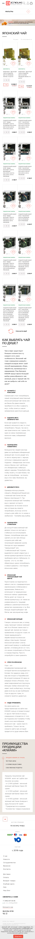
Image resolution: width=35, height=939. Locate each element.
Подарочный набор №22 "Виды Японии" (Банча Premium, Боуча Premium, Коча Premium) (9, 218)
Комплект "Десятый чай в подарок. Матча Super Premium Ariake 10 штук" (25, 75)
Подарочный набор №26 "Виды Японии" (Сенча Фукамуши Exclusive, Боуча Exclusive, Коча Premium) (9, 171)
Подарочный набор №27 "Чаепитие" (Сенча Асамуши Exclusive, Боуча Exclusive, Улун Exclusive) (25, 124)
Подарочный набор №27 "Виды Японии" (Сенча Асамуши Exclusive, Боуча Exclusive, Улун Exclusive (10, 124)
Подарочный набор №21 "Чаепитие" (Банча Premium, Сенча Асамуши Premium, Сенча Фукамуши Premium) (25, 265)
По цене (16, 39)
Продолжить (18, 936)
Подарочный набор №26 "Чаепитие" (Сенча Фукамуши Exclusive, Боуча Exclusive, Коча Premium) (25, 170)
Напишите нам (8, 907)
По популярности (26, 39)
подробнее (26, 927)
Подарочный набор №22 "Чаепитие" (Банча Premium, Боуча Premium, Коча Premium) (25, 217)
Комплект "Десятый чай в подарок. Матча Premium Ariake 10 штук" (10, 74)
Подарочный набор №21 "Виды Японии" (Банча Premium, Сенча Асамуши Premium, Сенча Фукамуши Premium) (9, 265)
